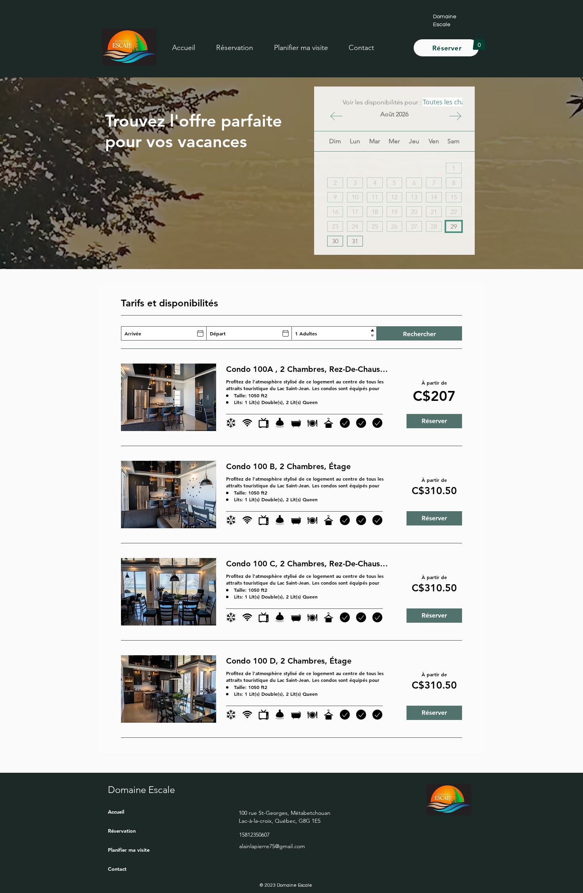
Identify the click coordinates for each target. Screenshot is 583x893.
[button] (300, 47)
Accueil (116, 811)
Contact (117, 869)
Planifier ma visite (129, 850)
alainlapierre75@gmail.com (272, 846)
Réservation (122, 831)
